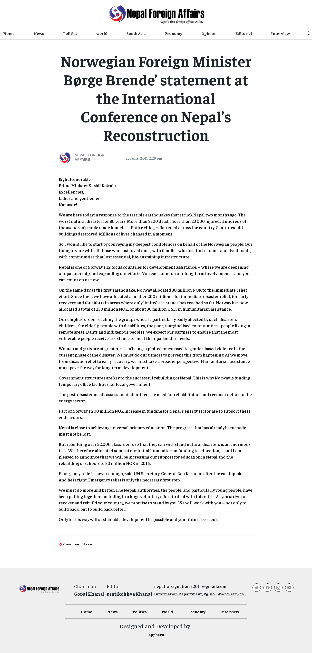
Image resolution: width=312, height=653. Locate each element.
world (101, 33)
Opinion (208, 33)
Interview (280, 33)
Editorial (243, 33)
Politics (70, 33)
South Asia (136, 33)
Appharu (156, 634)
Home (9, 33)
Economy (173, 33)
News (39, 33)
